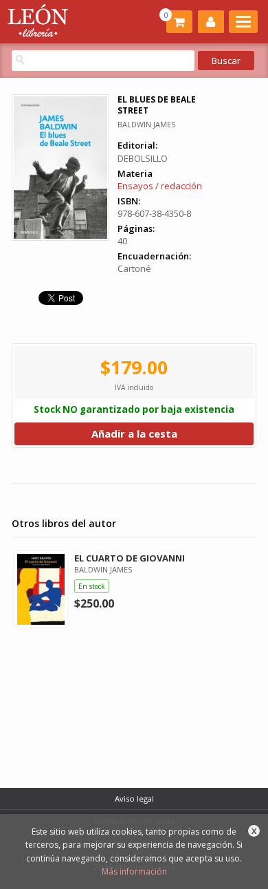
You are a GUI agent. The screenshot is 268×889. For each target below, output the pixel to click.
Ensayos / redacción (160, 186)
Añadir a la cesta (134, 433)
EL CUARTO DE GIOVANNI (129, 558)
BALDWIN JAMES (146, 124)
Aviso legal (134, 798)
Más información (134, 871)
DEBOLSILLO (143, 158)
